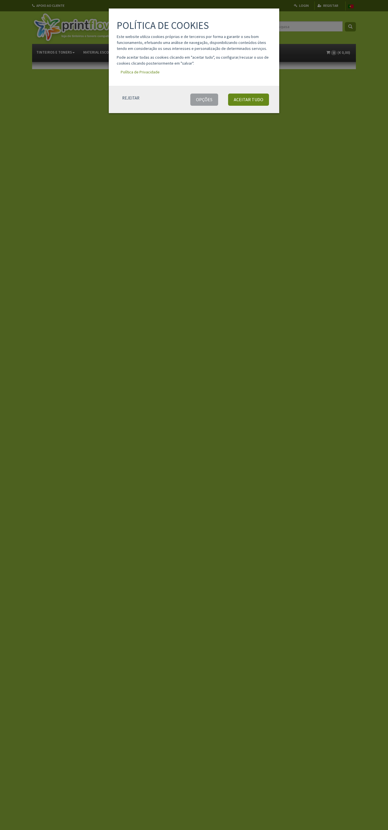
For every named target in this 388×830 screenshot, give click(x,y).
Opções (204, 99)
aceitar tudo (248, 99)
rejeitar (130, 98)
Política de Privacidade (140, 72)
